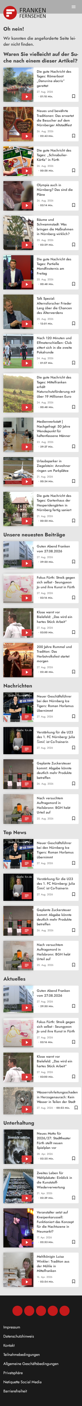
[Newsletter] (65, 1311)
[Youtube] (41, 1311)
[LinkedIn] (53, 1311)
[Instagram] (29, 1311)
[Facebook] (17, 1311)
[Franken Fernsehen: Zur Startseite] (24, 13)
